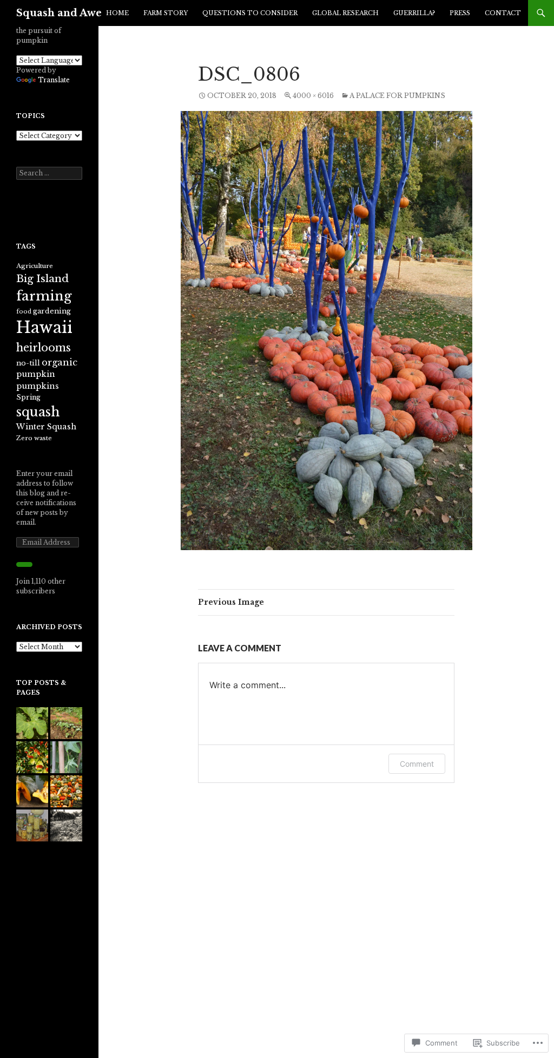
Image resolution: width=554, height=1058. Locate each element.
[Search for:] (49, 173)
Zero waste (34, 438)
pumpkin (35, 374)
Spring (28, 397)
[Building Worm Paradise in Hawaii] (66, 723)
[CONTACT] (66, 825)
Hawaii (44, 327)
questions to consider (250, 13)
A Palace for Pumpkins (397, 96)
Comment (417, 763)
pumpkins (37, 386)
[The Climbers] (66, 757)
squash (38, 412)
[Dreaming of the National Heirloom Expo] (66, 791)
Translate (54, 80)
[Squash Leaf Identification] (32, 723)
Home (117, 13)
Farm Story (165, 13)
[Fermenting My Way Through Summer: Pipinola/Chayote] (32, 825)
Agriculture (34, 266)
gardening (52, 311)
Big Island (42, 278)
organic (59, 362)
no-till (28, 363)
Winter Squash (46, 427)
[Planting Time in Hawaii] (32, 757)
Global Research (345, 13)
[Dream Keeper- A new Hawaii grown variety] (32, 791)
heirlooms (43, 347)
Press (460, 13)
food (23, 311)
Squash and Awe (59, 13)
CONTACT (503, 13)
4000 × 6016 (313, 96)
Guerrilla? (414, 13)
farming (44, 296)
